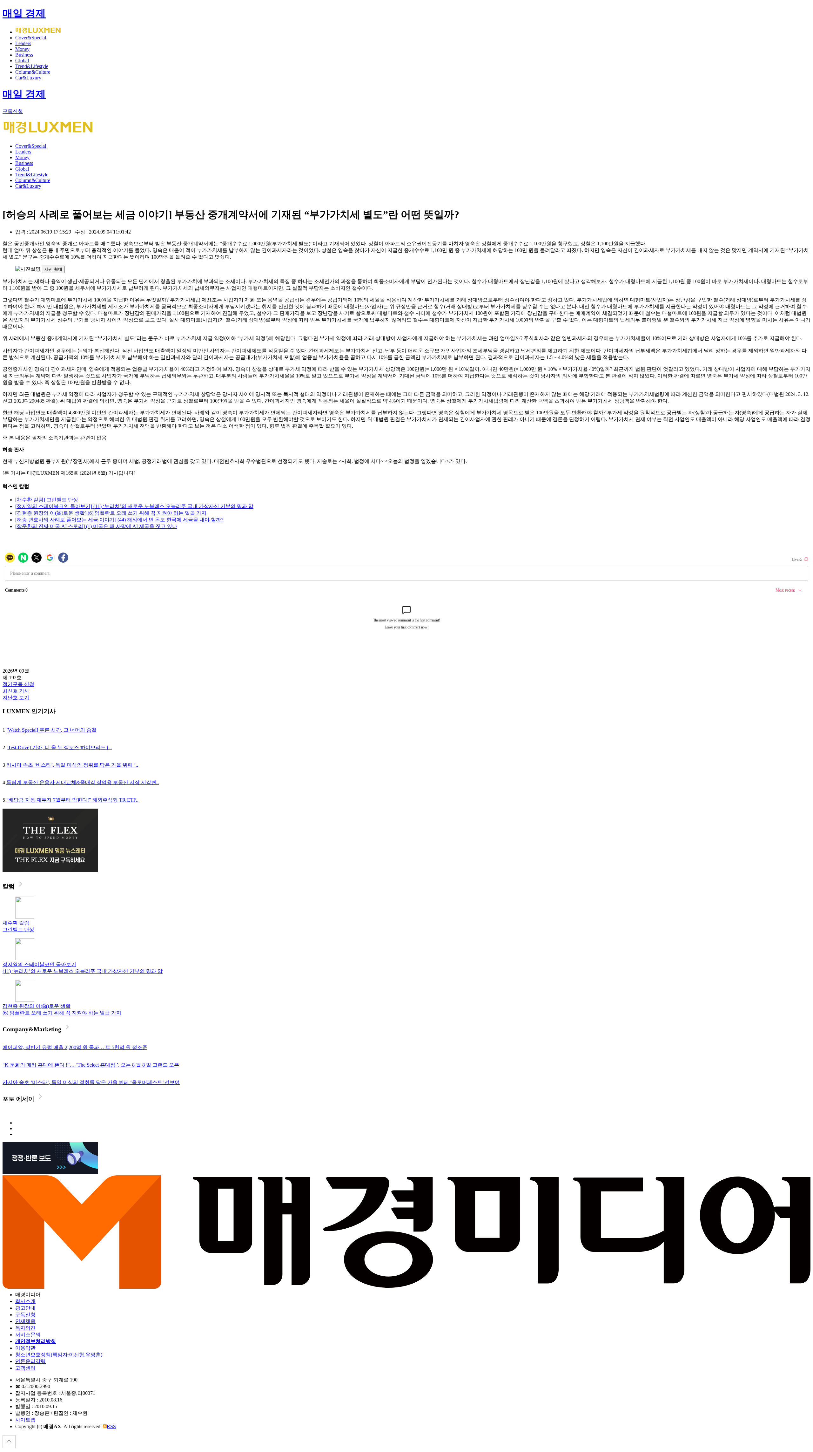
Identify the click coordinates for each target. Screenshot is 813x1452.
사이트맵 (25, 1419)
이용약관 (25, 1348)
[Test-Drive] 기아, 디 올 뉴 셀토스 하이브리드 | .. (59, 747)
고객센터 (25, 1368)
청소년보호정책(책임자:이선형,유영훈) (58, 1354)
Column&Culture (32, 72)
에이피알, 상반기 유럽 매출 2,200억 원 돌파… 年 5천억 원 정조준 (75, 1047)
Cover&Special (30, 37)
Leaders (23, 43)
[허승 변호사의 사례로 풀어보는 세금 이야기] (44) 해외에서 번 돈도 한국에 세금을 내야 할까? (119, 519)
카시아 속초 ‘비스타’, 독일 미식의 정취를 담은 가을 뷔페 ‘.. (72, 765)
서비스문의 (28, 1334)
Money (22, 49)
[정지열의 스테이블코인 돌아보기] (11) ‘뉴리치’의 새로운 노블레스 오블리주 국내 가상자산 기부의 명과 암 (134, 506)
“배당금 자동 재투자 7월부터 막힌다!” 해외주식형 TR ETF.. (72, 800)
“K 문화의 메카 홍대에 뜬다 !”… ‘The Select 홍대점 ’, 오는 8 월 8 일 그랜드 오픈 (91, 1065)
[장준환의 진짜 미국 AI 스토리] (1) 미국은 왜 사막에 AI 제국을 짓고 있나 (96, 526)
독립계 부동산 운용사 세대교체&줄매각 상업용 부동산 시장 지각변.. (82, 782)
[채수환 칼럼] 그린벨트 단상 (46, 499)
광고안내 (25, 1308)
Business (24, 55)
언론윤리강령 (30, 1361)
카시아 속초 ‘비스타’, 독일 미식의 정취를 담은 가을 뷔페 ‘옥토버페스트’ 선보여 (91, 1082)
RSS (111, 1426)
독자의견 (25, 1328)
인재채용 (25, 1321)
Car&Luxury (28, 77)
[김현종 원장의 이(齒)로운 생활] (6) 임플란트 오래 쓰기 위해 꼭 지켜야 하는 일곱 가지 (110, 513)
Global (22, 60)
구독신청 (13, 111)
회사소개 (25, 1301)
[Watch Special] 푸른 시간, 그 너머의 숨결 (51, 730)
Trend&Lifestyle (31, 66)
